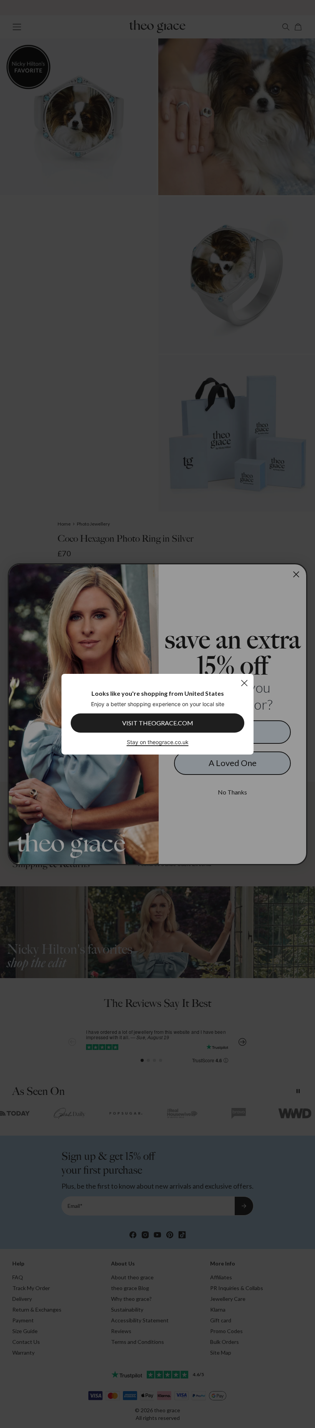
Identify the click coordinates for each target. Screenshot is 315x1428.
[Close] (244, 683)
